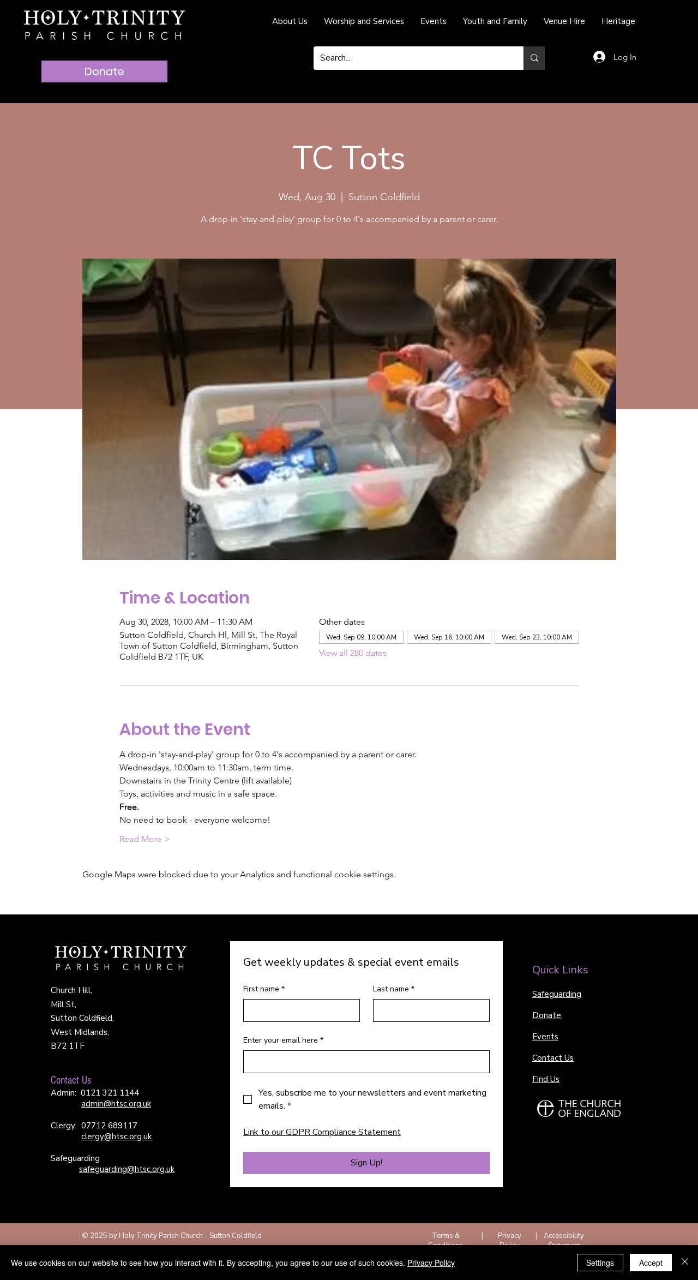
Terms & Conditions (445, 1241)
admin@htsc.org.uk (116, 1103)
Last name (393, 989)
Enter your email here (283, 1040)
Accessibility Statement (564, 1241)
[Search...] (534, 58)
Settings (600, 1262)
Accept (651, 1262)
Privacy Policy (509, 1241)
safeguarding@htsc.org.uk (126, 1169)
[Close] (684, 1262)
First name (264, 989)
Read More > (144, 839)
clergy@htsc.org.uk (116, 1136)
